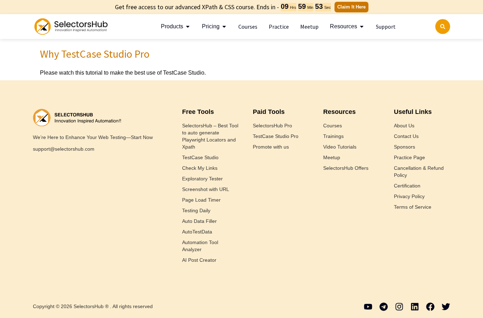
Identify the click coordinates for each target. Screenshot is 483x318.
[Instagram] (399, 306)
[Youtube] (368, 306)
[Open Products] (188, 26)
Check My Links (199, 168)
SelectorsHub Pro (272, 125)
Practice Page (409, 157)
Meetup (331, 157)
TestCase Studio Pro (275, 136)
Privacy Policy (409, 196)
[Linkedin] (415, 306)
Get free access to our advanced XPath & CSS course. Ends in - (197, 7)
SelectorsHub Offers (345, 168)
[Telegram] (383, 306)
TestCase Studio (200, 157)
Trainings (333, 136)
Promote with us (271, 147)
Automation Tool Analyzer (200, 245)
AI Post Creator (199, 260)
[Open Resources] (362, 26)
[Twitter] (446, 306)
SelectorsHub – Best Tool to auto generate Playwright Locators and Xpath (210, 136)
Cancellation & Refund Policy (419, 171)
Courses (332, 125)
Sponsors (404, 147)
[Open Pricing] (224, 26)
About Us (404, 125)
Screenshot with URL (205, 189)
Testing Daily (196, 210)
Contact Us (406, 136)
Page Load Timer (201, 200)
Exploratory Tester (202, 178)
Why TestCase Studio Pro (95, 53)
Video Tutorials (339, 147)
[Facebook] (430, 306)
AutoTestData (197, 232)
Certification (407, 186)
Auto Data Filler (199, 221)
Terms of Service (412, 207)
